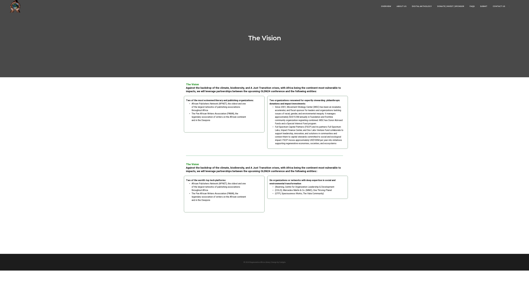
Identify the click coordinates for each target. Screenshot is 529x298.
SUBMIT (483, 6)
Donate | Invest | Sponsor (450, 6)
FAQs (472, 6)
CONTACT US (499, 6)
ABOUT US (401, 6)
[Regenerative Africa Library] (15, 6)
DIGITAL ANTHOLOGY (422, 6)
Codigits (282, 262)
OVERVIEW (386, 6)
